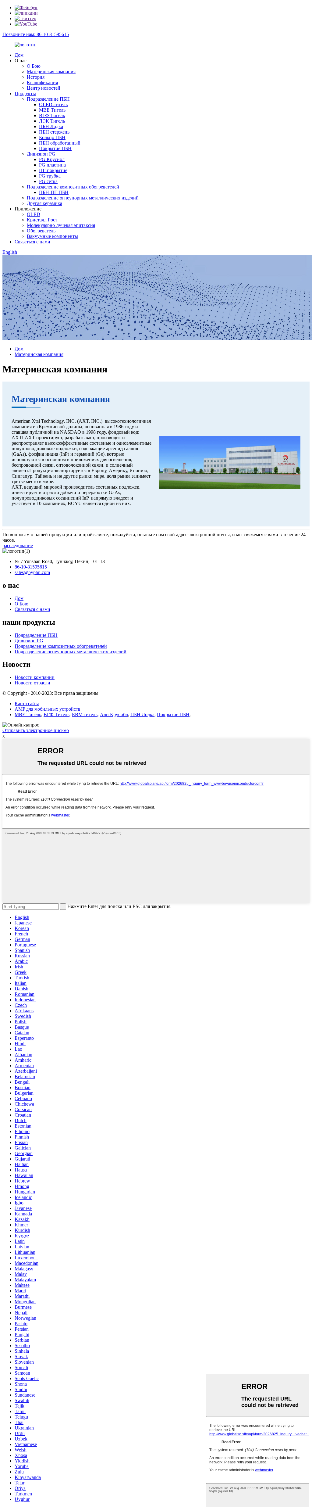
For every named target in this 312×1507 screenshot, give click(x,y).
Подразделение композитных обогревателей (73, 186)
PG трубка (50, 175)
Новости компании (35, 677)
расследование (17, 545)
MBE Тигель (52, 110)
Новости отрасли (32, 682)
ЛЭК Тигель (52, 121)
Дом (19, 55)
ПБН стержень (54, 132)
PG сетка (48, 181)
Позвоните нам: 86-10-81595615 (35, 34)
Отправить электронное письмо (35, 730)
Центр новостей (43, 88)
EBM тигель (85, 714)
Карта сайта (27, 703)
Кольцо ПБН (52, 137)
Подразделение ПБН (48, 99)
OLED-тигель (53, 104)
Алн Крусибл (114, 714)
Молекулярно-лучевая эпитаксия (61, 225)
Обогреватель (41, 230)
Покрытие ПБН (55, 148)
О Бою (34, 66)
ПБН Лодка (51, 126)
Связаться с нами (32, 241)
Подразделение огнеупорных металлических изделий (83, 197)
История (35, 77)
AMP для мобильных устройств (47, 709)
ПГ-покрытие (53, 170)
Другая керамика (44, 203)
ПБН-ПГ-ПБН (54, 192)
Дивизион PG (41, 153)
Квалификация (42, 82)
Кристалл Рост (42, 219)
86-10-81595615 (31, 566)
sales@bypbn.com (32, 572)
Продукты (25, 93)
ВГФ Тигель (52, 115)
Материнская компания (51, 71)
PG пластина (52, 164)
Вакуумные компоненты (52, 236)
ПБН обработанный (59, 142)
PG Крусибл (52, 159)
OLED (33, 214)
